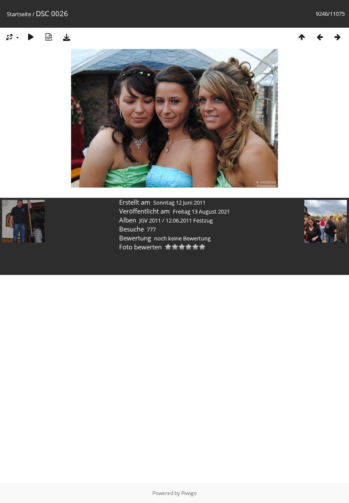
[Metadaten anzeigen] (48, 37)
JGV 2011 (150, 220)
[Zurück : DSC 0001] (320, 37)
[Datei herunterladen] (66, 37)
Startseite (19, 14)
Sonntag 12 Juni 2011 (179, 202)
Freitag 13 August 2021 (201, 211)
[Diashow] (31, 37)
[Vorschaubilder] (302, 37)
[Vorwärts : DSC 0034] (337, 37)
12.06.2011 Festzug (189, 220)
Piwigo (189, 493)
